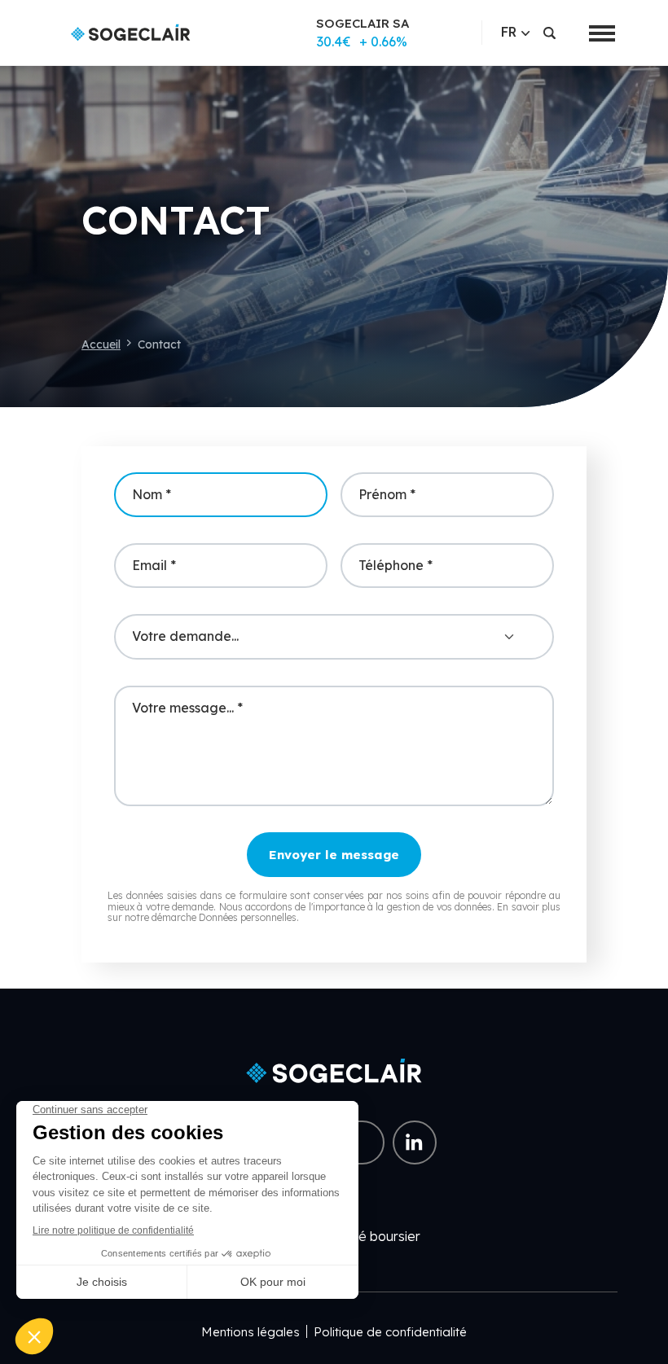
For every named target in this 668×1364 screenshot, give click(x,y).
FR (508, 32)
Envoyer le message (334, 854)
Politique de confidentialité (390, 1332)
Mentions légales (250, 1332)
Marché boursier (369, 1236)
